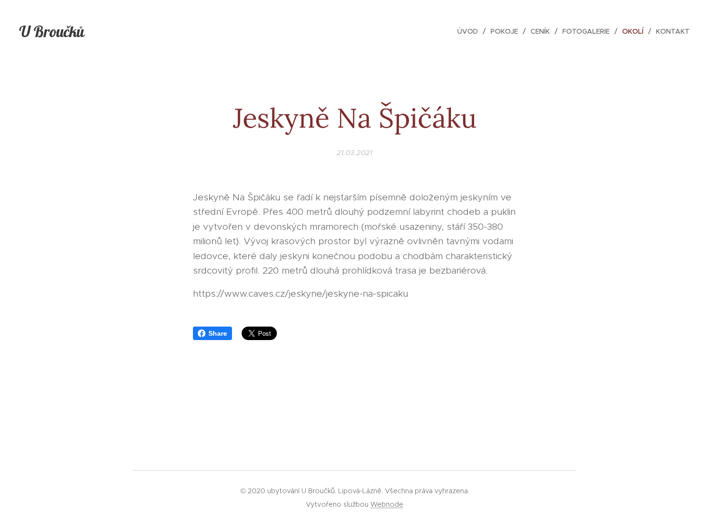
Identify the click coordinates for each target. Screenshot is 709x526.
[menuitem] (470, 31)
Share (217, 333)
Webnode (386, 504)
